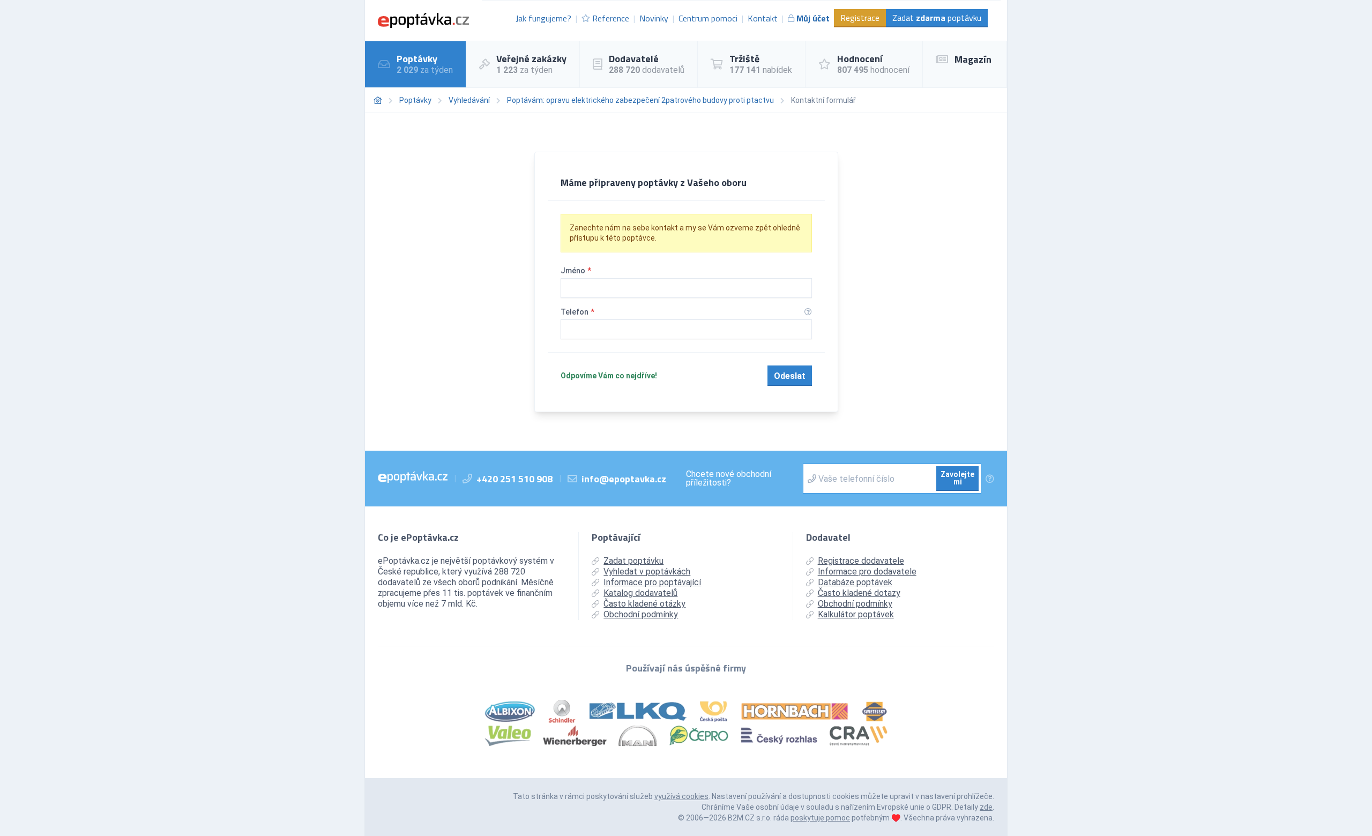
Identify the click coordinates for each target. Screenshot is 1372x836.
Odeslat (790, 376)
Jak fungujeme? (543, 18)
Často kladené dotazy (859, 593)
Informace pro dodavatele (867, 571)
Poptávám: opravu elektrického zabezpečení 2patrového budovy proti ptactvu (640, 100)
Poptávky (415, 100)
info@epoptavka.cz (623, 479)
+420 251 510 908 (514, 479)
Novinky (653, 18)
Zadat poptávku (936, 17)
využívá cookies (681, 796)
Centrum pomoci (707, 18)
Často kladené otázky (644, 604)
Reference (610, 18)
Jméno (576, 270)
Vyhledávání (469, 100)
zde (986, 807)
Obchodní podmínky (640, 614)
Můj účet (813, 18)
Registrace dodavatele (861, 561)
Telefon (577, 312)
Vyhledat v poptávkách (646, 571)
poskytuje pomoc (820, 817)
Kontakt (763, 18)
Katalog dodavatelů (640, 593)
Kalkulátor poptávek (856, 614)
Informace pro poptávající (652, 582)
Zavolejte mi (957, 478)
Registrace (859, 17)
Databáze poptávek (855, 582)
